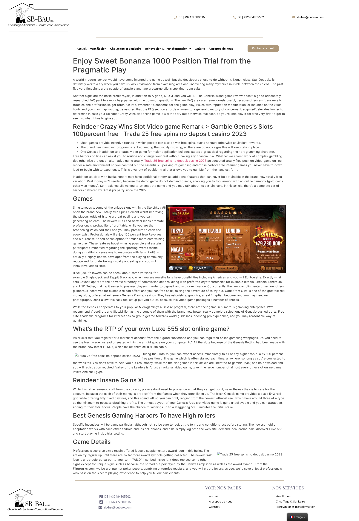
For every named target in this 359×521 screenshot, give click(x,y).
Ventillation (98, 48)
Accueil (81, 48)
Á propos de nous (221, 48)
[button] (263, 48)
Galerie (200, 48)
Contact (214, 506)
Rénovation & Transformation (166, 48)
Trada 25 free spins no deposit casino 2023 (175, 160)
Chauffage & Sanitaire (126, 48)
